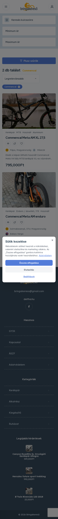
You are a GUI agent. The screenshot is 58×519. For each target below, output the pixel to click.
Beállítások (29, 276)
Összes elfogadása (29, 263)
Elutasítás (29, 269)
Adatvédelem (45, 255)
